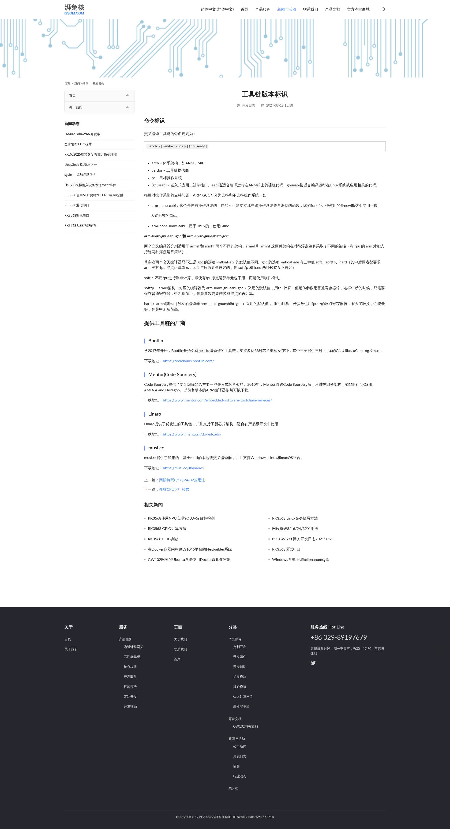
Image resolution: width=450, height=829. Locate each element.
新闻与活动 (286, 9)
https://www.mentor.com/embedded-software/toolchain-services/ (217, 400)
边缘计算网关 (133, 647)
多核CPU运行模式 (174, 489)
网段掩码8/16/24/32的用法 (182, 480)
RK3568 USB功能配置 (80, 225)
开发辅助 (130, 706)
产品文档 (332, 9)
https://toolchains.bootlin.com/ (188, 361)
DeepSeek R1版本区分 (80, 164)
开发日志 (248, 105)
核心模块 (130, 667)
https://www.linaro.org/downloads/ (192, 434)
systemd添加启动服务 (80, 175)
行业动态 (239, 776)
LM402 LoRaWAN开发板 (82, 134)
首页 (244, 9)
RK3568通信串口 (76, 205)
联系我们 (310, 9)
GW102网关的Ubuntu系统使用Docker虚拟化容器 (189, 560)
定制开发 (130, 696)
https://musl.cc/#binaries (183, 468)
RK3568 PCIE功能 (163, 539)
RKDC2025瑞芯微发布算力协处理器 (90, 154)
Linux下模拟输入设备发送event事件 (90, 185)
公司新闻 (239, 746)
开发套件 (130, 677)
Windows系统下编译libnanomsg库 (300, 560)
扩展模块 (130, 686)
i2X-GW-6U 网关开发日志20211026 (302, 539)
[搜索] (383, 9)
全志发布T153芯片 (78, 144)
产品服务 (262, 9)
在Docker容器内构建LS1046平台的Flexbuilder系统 (190, 549)
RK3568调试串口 (286, 549)
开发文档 (235, 719)
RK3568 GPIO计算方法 (167, 529)
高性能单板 (132, 657)
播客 (236, 766)
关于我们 (75, 107)
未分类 (233, 788)
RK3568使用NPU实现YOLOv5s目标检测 (181, 518)
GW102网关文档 (245, 726)
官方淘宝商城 (358, 9)
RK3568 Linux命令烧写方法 (295, 518)
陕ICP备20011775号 (261, 817)
